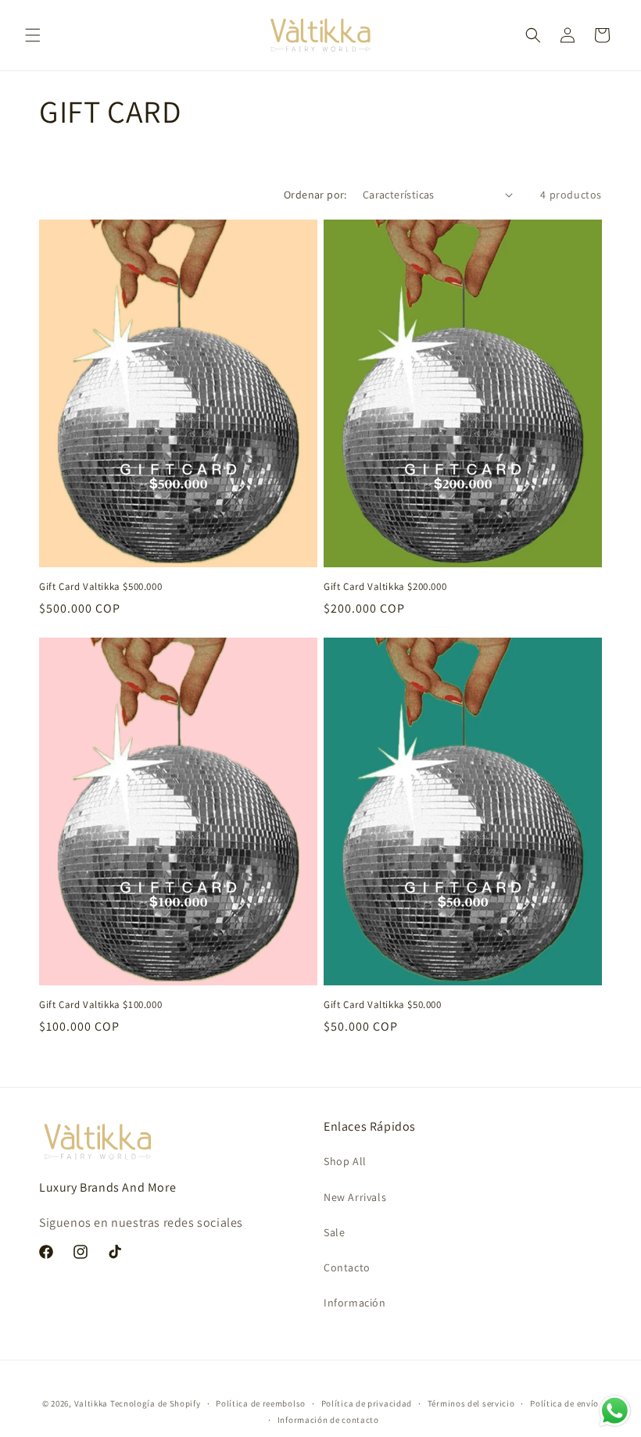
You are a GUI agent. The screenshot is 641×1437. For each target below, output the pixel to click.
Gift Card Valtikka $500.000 (100, 587)
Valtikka (91, 1403)
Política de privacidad (366, 1403)
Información (355, 1303)
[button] (33, 35)
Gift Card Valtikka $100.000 (100, 1005)
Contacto (347, 1267)
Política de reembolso (261, 1403)
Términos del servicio (471, 1403)
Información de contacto (328, 1419)
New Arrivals (355, 1197)
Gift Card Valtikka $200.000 (385, 587)
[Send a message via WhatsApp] (614, 1410)
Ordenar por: (315, 195)
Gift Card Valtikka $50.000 (383, 1005)
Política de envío (564, 1403)
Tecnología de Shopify (155, 1403)
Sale (334, 1232)
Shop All (345, 1161)
